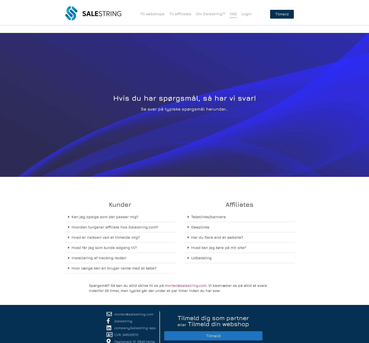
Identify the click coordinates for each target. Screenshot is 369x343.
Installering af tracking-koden (99, 258)
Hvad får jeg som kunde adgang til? (104, 247)
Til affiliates (180, 14)
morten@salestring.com (185, 285)
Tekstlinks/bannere (208, 217)
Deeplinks (200, 227)
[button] (120, 217)
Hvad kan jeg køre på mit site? (218, 247)
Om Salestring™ (210, 14)
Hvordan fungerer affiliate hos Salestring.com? (115, 227)
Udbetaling (201, 258)
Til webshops (152, 14)
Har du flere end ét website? (217, 237)
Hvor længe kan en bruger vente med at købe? (114, 268)
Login (247, 14)
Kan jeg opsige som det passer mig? (105, 217)
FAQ (233, 14)
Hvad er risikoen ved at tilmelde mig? (106, 237)
